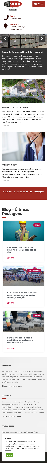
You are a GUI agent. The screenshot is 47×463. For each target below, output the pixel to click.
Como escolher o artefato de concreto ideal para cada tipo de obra (21, 249)
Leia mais (6, 125)
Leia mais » (11, 258)
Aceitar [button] (9, 455)
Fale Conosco (9, 165)
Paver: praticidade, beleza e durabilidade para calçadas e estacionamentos (20, 340)
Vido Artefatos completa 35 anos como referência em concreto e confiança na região (22, 294)
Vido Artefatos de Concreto (17, 107)
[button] (5, 39)
